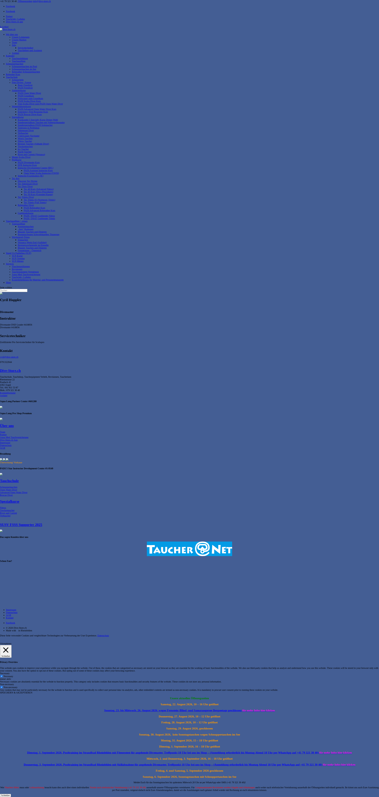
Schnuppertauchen (14, 64)
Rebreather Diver (26, 205)
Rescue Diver (6, 495)
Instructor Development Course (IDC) (35, 168)
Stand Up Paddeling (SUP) (18, 253)
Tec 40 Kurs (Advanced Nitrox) (39, 189)
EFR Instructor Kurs (27, 165)
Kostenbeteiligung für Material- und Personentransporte (38, 280)
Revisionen (17, 269)
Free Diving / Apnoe (21, 82)
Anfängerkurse (19, 90)
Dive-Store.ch (10, 370)
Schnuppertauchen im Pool (24, 66)
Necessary (8, 676)
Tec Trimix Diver (26, 197)
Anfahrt (15, 53)
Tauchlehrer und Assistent (30, 50)
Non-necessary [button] (7, 684)
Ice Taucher (23, 149)
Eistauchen (23, 240)
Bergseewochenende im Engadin (33, 245)
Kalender (10, 56)
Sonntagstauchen (26, 226)
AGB (2, 448)
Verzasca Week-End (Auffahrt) (32, 242)
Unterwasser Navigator (28, 136)
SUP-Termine (18, 258)
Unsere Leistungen (20, 37)
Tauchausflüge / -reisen (17, 221)
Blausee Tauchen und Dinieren (32, 232)
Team (14, 42)
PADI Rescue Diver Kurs (30, 114)
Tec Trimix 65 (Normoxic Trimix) (39, 200)
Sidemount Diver (26, 130)
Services (10, 264)
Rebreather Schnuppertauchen (26, 72)
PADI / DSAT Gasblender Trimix (39, 218)
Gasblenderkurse (25, 213)
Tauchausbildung (20, 58)
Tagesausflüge (18, 224)
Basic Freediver (25, 85)
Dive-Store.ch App (9, 440)
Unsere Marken (19, 40)
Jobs (14, 45)
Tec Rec (16, 178)
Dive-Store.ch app (14, 21)
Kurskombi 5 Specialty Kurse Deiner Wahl (38, 120)
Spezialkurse (18, 117)
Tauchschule (12, 77)
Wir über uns (12, 34)
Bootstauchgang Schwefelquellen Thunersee (38, 234)
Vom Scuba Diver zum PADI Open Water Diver (40, 104)
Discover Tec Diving (27, 181)
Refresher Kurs (13, 74)
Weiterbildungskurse (21, 106)
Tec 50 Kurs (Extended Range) (38, 194)
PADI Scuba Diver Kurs (29, 101)
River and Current (8, 513)
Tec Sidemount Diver (28, 184)
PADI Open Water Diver (29, 93)
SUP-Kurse (17, 256)
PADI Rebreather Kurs (34, 208)
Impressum (5, 442)
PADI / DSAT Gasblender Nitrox (39, 216)
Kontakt (9, 618)
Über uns (7, 426)
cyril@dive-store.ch (9, 357)
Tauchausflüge (18, 61)
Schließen (5, 795)
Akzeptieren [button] (5, 643)
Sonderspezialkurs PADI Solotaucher (35, 125)
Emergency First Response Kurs (33, 112)
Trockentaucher (7, 510)
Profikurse (16, 160)
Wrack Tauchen (25, 138)
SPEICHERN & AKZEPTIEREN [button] (16, 692)
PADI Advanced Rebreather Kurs (39, 210)
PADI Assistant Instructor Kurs (38, 170)
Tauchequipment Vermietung (25, 272)
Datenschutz (6, 445)
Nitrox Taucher (25, 141)
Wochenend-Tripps (21, 237)
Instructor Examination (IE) (30, 176)
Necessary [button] (5, 673)
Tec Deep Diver (25, 186)
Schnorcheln (18, 80)
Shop (8, 282)
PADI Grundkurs (26, 96)
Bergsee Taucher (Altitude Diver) (33, 144)
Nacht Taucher (25, 152)
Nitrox (3, 507)
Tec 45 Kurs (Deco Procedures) (38, 192)
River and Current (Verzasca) (31, 154)
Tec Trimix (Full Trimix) (35, 202)
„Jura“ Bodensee (25, 229)
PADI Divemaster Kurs (29, 162)
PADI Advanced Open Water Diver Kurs (37, 109)
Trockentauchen (25, 146)
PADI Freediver (25, 88)
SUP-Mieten (18, 261)
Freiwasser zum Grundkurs (30, 98)
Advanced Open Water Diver (13, 492)
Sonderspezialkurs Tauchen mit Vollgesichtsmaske (41, 122)
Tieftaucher (23, 133)
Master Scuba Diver (21, 157)
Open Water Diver (8, 490)
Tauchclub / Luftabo (15, 19)
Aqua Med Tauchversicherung (26, 274)
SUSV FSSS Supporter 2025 (21, 525)
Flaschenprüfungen (21, 266)
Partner (9, 16)
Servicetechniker (25, 48)
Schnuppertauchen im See (24, 69)
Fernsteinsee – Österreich (29, 250)
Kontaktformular (8, 393)
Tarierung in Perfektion (28, 128)
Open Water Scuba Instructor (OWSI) (41, 173)
